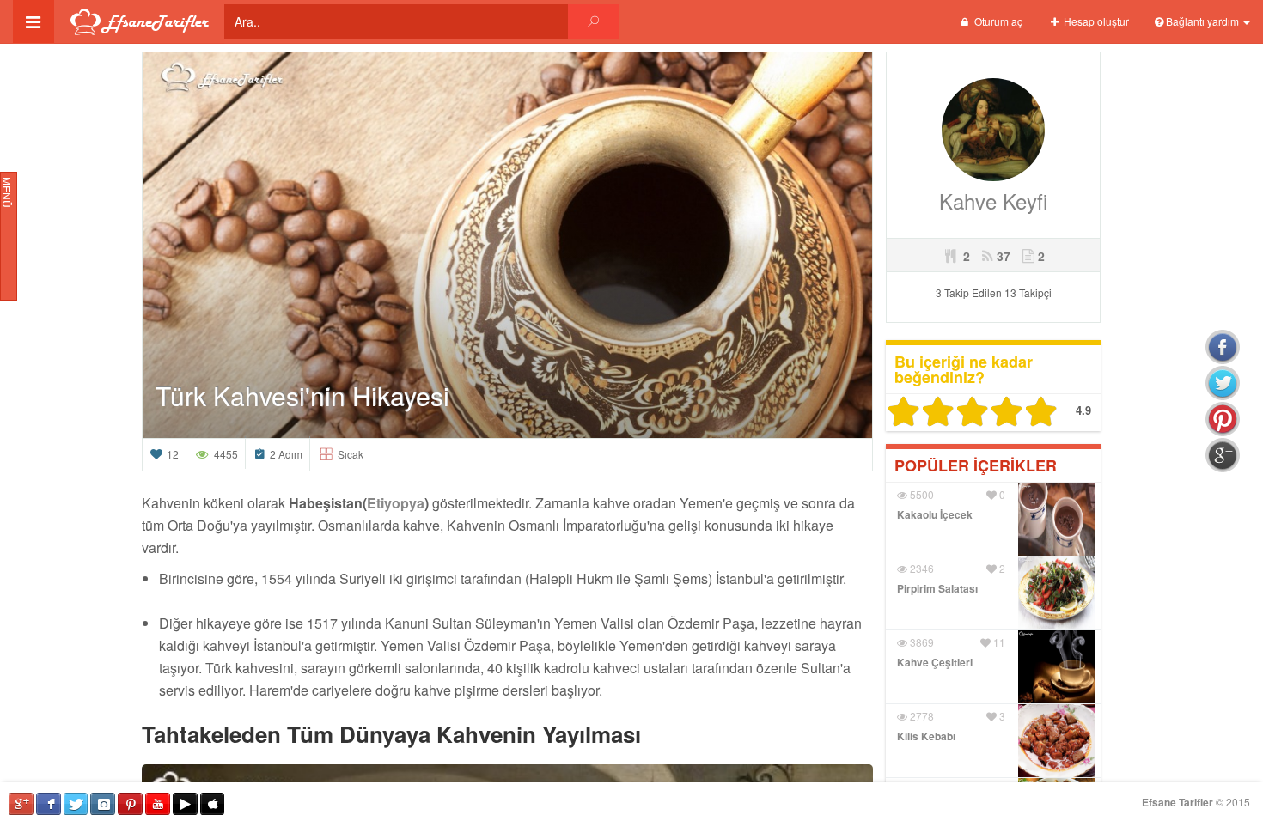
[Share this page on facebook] (1222, 347)
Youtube (157, 804)
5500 (920, 494)
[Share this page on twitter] (1222, 383)
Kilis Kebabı (926, 736)
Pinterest (130, 804)
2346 (920, 568)
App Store (212, 804)
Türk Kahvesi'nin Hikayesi (302, 395)
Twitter (76, 804)
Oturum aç (997, 21)
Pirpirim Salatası (937, 588)
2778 (920, 715)
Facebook (48, 804)
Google (21, 804)
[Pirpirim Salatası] (1056, 590)
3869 (920, 642)
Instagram (102, 804)
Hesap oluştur (1095, 21)
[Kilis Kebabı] (1056, 738)
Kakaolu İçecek (935, 514)
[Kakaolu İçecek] (1056, 516)
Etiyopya (395, 503)
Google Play (185, 804)
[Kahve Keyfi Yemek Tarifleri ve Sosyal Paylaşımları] (993, 127)
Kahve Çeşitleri (935, 662)
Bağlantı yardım (1202, 21)
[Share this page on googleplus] (1222, 455)
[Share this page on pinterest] (1222, 419)
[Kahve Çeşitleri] (1056, 664)
